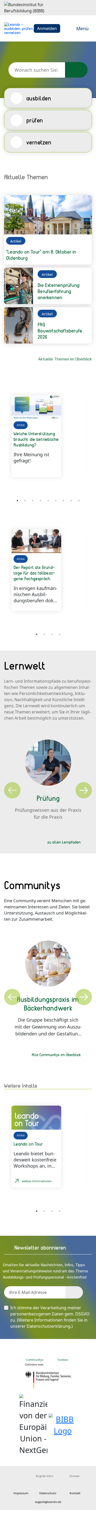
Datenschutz (47, 1493)
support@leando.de (48, 1502)
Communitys (34, 1359)
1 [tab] (36, 634)
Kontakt (75, 1493)
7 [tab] (63, 500)
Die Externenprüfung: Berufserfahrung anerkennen (59, 291)
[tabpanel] (48, 436)
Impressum (21, 1493)
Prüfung (48, 798)
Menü (82, 28)
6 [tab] (55, 500)
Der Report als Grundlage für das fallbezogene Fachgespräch (34, 572)
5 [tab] (48, 500)
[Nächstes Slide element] (84, 501)
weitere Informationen (37, 1181)
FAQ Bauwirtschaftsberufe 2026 (60, 330)
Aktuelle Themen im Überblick (65, 358)
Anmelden (47, 28)
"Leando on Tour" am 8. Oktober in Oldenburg (41, 254)
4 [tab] (40, 500)
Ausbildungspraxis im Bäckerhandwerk (48, 1003)
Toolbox (62, 1359)
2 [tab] (25, 500)
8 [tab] (71, 500)
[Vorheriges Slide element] (11, 501)
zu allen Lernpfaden (64, 842)
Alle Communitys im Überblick (56, 1054)
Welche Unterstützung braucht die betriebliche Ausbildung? (36, 439)
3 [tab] (32, 500)
